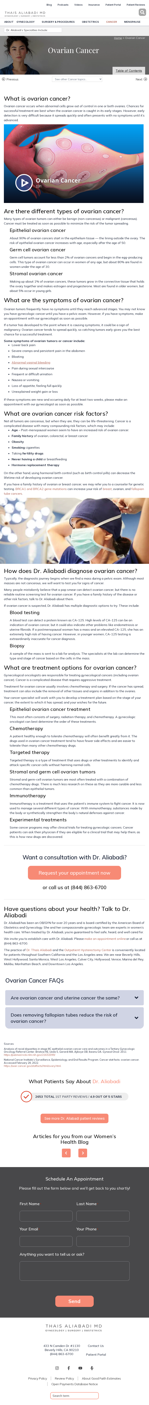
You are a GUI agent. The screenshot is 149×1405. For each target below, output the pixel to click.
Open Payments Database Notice (74, 1384)
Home (118, 38)
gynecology (25, 21)
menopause (132, 21)
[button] (140, 12)
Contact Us (96, 1346)
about (9, 21)
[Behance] (92, 1368)
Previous (12, 79)
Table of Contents (129, 71)
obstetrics (90, 21)
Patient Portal (113, 4)
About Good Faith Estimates (101, 1378)
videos (78, 4)
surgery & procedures (58, 21)
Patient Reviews (136, 4)
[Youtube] (80, 1368)
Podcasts (63, 4)
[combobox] (74, 1395)
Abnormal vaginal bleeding (31, 362)
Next (139, 79)
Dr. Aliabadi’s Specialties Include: (27, 30)
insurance (94, 4)
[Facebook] (69, 1368)
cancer (111, 21)
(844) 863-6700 (89, 887)
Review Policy (64, 1378)
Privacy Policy (37, 1378)
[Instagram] (57, 1368)
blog (49, 4)
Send (74, 1301)
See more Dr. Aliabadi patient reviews (74, 1118)
